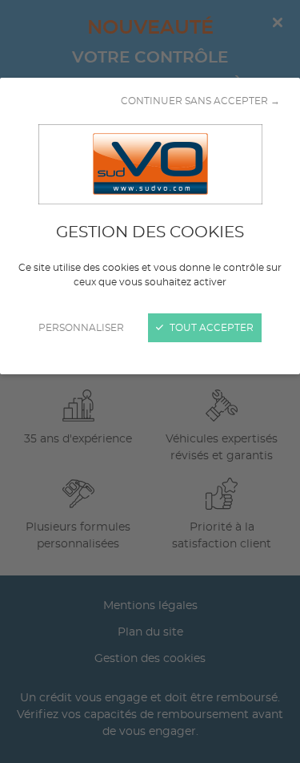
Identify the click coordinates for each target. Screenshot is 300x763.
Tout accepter (210, 328)
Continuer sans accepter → (200, 101)
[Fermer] (150, 381)
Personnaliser (81, 328)
